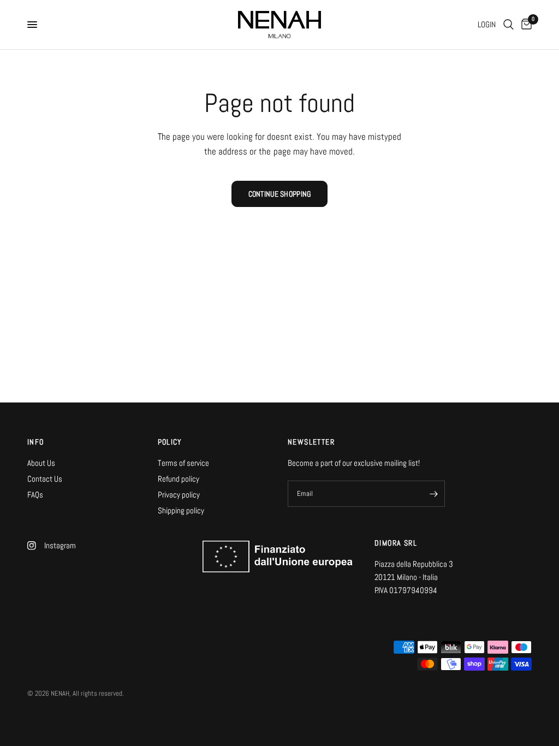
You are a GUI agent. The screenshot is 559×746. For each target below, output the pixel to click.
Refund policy (178, 478)
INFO (35, 442)
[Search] (508, 24)
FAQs (35, 494)
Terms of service (183, 463)
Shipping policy (181, 510)
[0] (525, 24)
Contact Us (44, 478)
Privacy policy (179, 494)
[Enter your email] (434, 494)
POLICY (170, 442)
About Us (41, 463)
